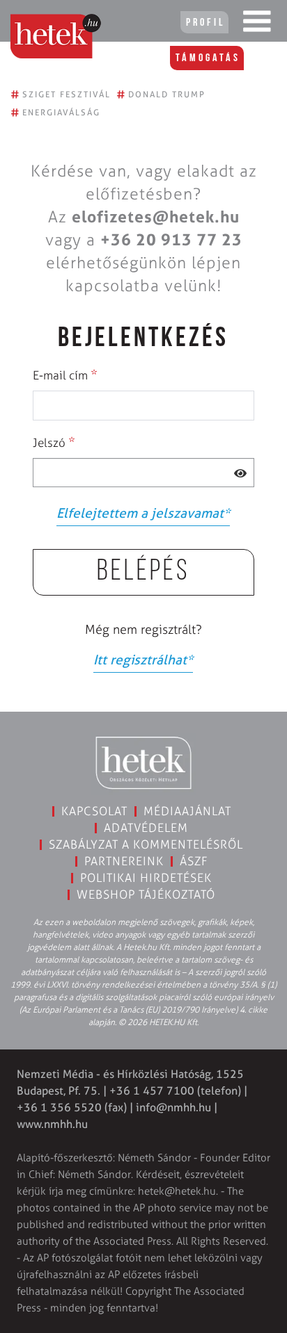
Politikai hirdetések (146, 878)
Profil (205, 22)
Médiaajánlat (187, 811)
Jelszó (54, 442)
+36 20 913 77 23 (171, 240)
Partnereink (124, 861)
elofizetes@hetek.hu (156, 217)
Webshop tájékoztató (146, 894)
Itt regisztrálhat (143, 660)
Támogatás (208, 58)
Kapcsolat (94, 811)
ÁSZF (194, 861)
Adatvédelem (146, 828)
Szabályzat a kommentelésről (146, 844)
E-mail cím (65, 374)
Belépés (143, 572)
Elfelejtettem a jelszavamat (143, 513)
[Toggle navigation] (257, 24)
